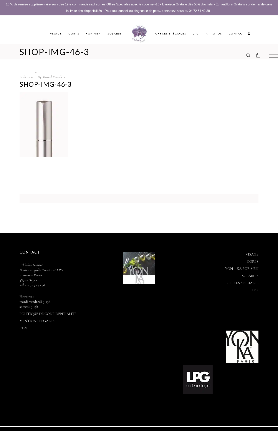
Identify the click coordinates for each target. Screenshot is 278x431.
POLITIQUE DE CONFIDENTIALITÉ (48, 313)
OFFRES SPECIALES (242, 283)
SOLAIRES (250, 276)
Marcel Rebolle (52, 77)
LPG (255, 290)
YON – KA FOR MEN (241, 268)
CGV (23, 328)
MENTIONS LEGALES (37, 321)
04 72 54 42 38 (35, 285)
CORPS (252, 261)
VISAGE (252, 254)
